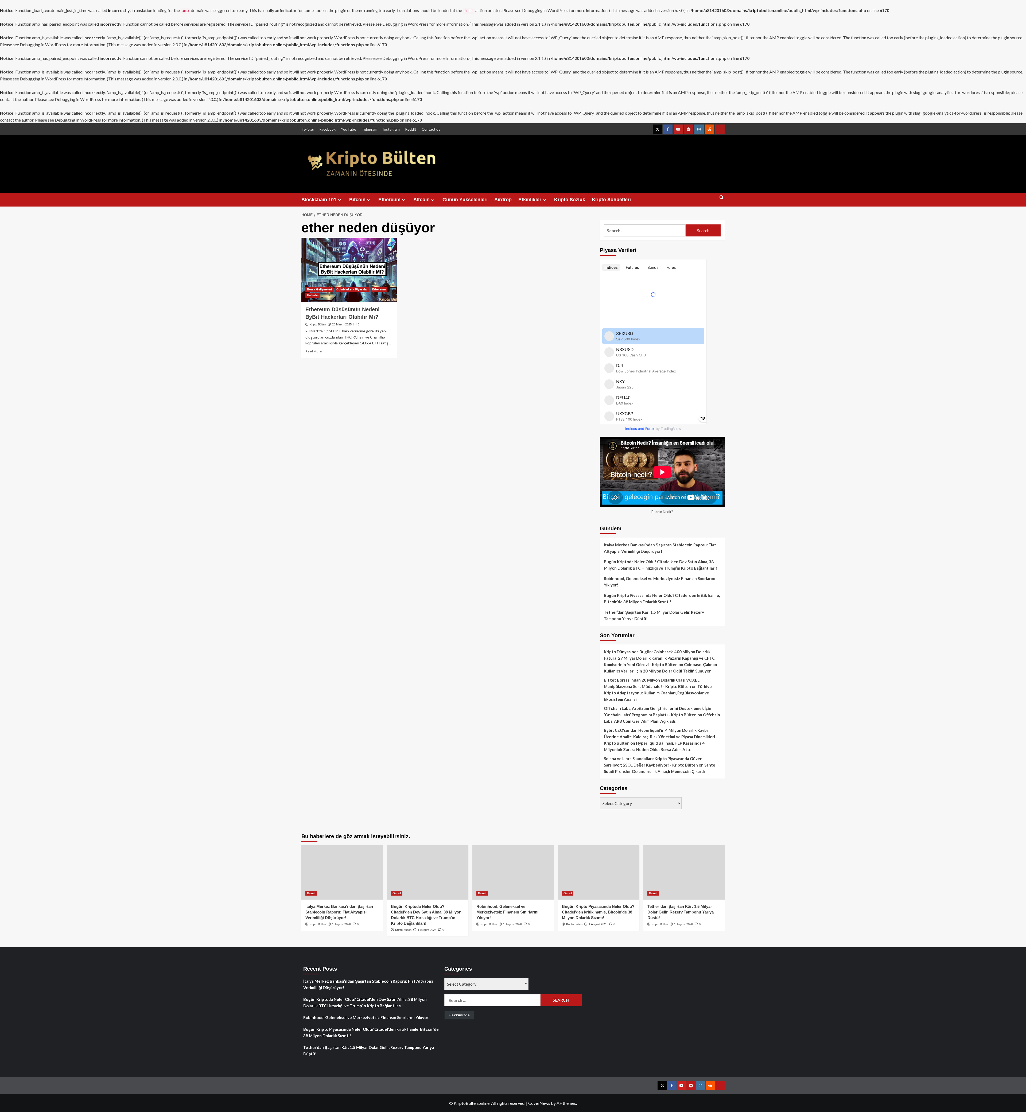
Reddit (410, 129)
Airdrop (503, 199)
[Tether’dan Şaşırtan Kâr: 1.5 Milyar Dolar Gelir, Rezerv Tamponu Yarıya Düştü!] (684, 872)
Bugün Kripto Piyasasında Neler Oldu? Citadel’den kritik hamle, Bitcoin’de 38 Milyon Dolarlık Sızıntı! (662, 598)
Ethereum (389, 199)
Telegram (369, 129)
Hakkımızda (459, 1015)
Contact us (431, 129)
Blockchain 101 (318, 199)
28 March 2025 (342, 324)
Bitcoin (357, 199)
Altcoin (421, 199)
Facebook (328, 129)
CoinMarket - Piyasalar (352, 289)
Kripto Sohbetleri (611, 199)
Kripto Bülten (318, 324)
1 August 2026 (341, 924)
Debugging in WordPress (545, 10)
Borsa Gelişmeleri (319, 289)
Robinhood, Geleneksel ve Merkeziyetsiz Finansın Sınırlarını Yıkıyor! (659, 581)
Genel (311, 893)
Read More (313, 351)
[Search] (721, 199)
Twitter (307, 129)
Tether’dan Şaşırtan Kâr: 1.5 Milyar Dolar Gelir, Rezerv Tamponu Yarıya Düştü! (654, 615)
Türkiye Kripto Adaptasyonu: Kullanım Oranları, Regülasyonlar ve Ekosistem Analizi (658, 693)
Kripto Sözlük (569, 199)
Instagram (391, 129)
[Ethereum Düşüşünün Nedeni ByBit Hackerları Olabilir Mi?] (349, 269)
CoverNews (539, 1103)
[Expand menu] (339, 200)
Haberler (313, 295)
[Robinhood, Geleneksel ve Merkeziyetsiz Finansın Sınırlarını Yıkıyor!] (513, 872)
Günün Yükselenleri (465, 199)
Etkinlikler (529, 199)
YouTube (348, 129)
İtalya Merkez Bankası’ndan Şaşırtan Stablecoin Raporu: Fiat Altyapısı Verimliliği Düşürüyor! (660, 548)
